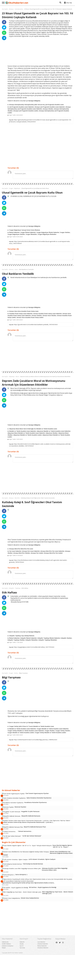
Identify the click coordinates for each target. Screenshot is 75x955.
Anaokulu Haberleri (43, 948)
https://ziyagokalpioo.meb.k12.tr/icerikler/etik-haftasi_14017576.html (34, 647)
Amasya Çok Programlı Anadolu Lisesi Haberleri (50, 107)
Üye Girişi (22, 948)
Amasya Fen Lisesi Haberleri (31, 551)
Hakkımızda (5, 942)
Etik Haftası (25, 588)
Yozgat (11, 188)
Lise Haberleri (41, 942)
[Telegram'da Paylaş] (4, 38)
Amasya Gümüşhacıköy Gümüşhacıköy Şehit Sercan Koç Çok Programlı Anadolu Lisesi (36, 104)
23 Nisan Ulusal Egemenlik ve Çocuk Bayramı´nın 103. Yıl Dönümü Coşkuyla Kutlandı (48, 9)
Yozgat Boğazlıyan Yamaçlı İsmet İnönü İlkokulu (24, 230)
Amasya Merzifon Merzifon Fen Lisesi (21, 549)
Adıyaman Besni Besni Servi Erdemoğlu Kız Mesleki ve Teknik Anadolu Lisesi (33, 429)
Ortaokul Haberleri (43, 944)
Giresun (11, 269)
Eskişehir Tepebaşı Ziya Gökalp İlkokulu (21, 636)
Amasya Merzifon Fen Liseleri (53, 553)
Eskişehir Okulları (66, 638)
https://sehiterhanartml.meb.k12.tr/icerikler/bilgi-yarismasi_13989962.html (35, 740)
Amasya (11, 9)
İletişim (4, 948)
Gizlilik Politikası (6, 944)
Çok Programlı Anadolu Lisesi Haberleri (21, 107)
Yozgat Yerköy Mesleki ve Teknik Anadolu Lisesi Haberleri (26, 730)
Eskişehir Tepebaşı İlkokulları (48, 640)
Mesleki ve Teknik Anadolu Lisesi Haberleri (22, 431)
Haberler (22, 942)
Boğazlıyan (17, 188)
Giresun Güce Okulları (49, 315)
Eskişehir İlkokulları (32, 640)
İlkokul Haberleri (14, 232)
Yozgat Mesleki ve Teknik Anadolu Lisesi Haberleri (53, 729)
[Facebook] (56, 942)
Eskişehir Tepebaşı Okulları (16, 640)
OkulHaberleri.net (18, 2)
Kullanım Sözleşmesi (7, 946)
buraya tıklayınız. (35, 101)
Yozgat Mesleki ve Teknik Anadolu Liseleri (21, 732)
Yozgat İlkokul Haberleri (28, 232)
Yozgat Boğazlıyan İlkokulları (47, 234)
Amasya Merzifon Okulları (21, 553)
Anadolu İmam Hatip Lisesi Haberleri (21, 313)
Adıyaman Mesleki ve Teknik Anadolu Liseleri (27, 435)
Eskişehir (11, 588)
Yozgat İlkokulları (31, 234)
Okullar (22, 944)
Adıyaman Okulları (52, 433)
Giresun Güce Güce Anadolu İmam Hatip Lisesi (23, 311)
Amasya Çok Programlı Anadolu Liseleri (25, 111)
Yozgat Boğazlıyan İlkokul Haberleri (47, 232)
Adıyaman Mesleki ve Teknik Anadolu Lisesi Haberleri (53, 431)
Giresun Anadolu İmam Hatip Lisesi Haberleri (47, 313)
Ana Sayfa (5, 9)
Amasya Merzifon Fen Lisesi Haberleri (52, 551)
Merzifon (17, 498)
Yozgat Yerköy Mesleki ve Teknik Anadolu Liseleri (50, 732)
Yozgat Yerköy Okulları (62, 730)
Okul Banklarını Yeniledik (26, 269)
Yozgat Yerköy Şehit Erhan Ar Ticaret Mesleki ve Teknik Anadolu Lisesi (31, 726)
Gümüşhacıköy (19, 9)
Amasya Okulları (48, 109)
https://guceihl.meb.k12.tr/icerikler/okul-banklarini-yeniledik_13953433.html (36, 324)
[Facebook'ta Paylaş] (4, 22)
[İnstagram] (63, 942)
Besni (17, 376)
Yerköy (16, 673)
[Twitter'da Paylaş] (4, 27)
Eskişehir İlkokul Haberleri (28, 638)
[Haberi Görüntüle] (8, 196)
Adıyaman (12, 376)
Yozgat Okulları (65, 232)
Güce (16, 269)
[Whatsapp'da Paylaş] (4, 33)
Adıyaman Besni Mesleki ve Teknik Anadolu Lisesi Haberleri (26, 433)
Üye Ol (21, 946)
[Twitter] (60, 942)
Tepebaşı (17, 588)
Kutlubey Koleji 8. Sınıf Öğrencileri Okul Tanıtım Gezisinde (38, 498)
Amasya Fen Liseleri (37, 553)
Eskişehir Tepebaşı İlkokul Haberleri (49, 638)
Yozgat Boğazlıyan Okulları (16, 234)
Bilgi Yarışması (23, 673)
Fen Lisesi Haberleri (15, 551)
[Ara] (60, 2)
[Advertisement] (40, 51)
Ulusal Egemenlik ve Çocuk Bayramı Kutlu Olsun (35, 188)
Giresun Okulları (37, 315)
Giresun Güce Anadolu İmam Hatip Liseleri (30, 317)
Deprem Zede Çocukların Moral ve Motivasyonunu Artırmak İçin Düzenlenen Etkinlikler (45, 376)
